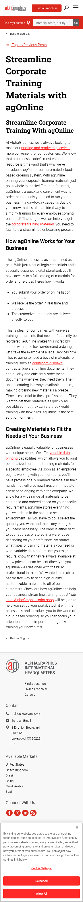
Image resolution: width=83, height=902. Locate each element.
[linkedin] (25, 813)
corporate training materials (33, 224)
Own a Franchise (46, 8)
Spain (10, 791)
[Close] (77, 827)
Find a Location (35, 683)
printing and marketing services (45, 147)
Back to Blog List (20, 34)
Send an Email (21, 720)
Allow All (41, 894)
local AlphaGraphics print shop (30, 599)
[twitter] (17, 813)
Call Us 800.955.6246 (26, 713)
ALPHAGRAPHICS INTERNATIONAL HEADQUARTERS (41, 667)
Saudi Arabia (14, 786)
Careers (30, 694)
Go (76, 23)
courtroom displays (47, 363)
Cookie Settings (41, 868)
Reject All (41, 881)
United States (15, 764)
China (10, 781)
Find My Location (14, 23)
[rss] (33, 813)
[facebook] (9, 813)
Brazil (10, 775)
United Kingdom (17, 770)
